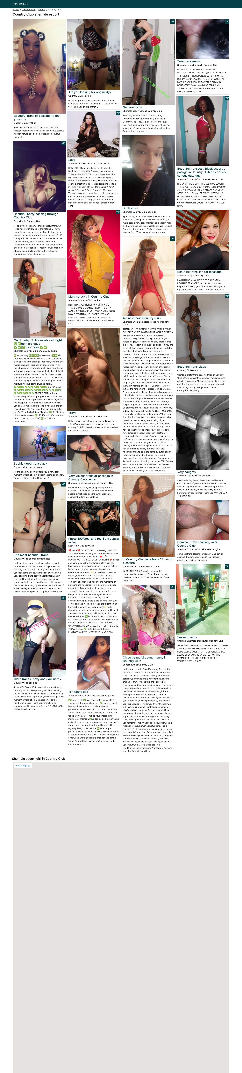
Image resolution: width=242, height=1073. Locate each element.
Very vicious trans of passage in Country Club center (90, 477)
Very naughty (186, 472)
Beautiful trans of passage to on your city (36, 117)
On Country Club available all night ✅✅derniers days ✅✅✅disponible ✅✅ (38, 343)
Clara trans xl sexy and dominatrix (37, 679)
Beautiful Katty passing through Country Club (36, 215)
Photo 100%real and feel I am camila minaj (93, 540)
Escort (16, 9)
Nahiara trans (132, 107)
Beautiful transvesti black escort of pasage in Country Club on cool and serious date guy (202, 172)
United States (28, 9)
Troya (72, 412)
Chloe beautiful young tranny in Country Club (145, 659)
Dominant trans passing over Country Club (197, 543)
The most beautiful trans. (31, 555)
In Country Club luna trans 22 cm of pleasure (147, 561)
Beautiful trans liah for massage (199, 272)
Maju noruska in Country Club (89, 296)
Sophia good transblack (30, 463)
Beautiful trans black (191, 366)
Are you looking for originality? (89, 92)
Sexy (71, 160)
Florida (41, 9)
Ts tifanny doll (78, 691)
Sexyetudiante (187, 637)
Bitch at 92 (130, 208)
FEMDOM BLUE (20, 4)
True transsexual (188, 61)
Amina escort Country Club (142, 318)
